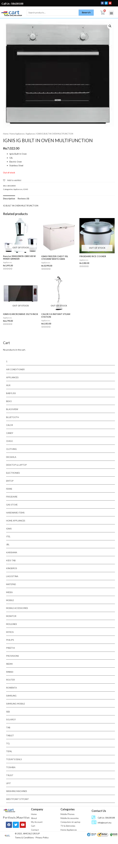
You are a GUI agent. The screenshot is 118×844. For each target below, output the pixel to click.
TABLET (10, 735)
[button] (111, 13)
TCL (8, 743)
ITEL (8, 536)
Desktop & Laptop (16, 464)
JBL (8, 544)
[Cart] (102, 12)
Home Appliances (17, 134)
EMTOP (10, 480)
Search (86, 12)
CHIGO (9, 441)
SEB (8, 711)
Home (5, 134)
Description (9, 198)
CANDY (9, 433)
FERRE (9, 488)
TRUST (9, 775)
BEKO (9, 401)
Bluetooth (12, 417)
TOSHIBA (10, 767)
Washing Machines (16, 791)
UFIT (8, 783)
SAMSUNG (11, 695)
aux (8, 385)
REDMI (9, 664)
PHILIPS (10, 640)
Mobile (10, 600)
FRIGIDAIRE (11, 496)
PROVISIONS (12, 656)
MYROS (10, 632)
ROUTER (10, 679)
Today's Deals (14, 759)
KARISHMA (11, 552)
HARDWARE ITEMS (15, 512)
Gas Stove (12, 504)
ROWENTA (11, 687)
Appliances (30, 134)
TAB (8, 727)
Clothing (11, 449)
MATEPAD (11, 584)
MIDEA (9, 592)
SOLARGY (11, 719)
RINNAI (9, 671)
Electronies (13, 472)
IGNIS (25, 189)
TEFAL (9, 751)
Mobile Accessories (17, 608)
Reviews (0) (23, 198)
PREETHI (10, 648)
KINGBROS (11, 568)
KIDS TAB (11, 560)
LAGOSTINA (12, 576)
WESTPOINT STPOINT (17, 799)
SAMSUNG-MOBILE (15, 703)
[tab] (9, 198)
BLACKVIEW (12, 409)
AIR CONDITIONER (15, 369)
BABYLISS (11, 393)
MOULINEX (11, 624)
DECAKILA (11, 457)
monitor (11, 616)
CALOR (9, 425)
